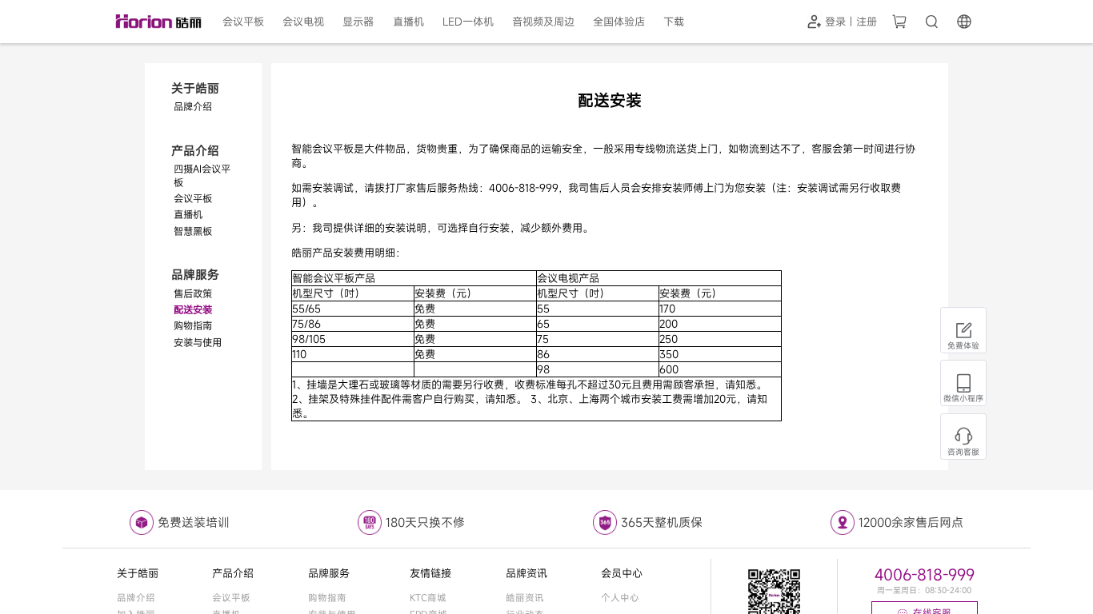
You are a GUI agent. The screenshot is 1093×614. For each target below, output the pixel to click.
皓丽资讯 (525, 598)
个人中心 (620, 598)
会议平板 (231, 598)
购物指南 (327, 598)
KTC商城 (428, 598)
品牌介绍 (136, 598)
